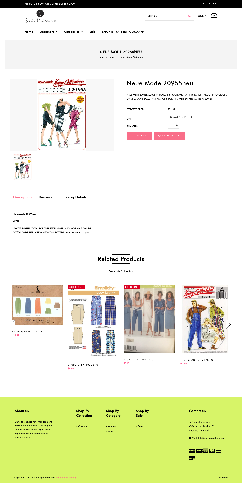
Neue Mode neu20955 (77, 232)
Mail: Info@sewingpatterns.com (208, 438)
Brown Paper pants (27, 331)
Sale (92, 32)
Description (22, 197)
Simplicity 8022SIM (83, 364)
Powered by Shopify (66, 477)
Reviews (45, 197)
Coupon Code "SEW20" (63, 3)
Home (29, 32)
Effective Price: (135, 109)
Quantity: (132, 126)
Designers (47, 32)
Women (112, 426)
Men (110, 431)
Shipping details (73, 197)
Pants (111, 57)
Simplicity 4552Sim (139, 359)
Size (129, 119)
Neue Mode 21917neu (196, 360)
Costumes (83, 426)
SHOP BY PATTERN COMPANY (123, 32)
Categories (72, 32)
